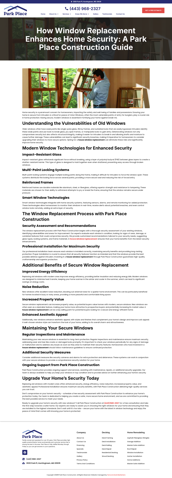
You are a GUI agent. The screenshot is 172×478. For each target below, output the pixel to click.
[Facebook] (24, 452)
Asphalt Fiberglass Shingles (138, 438)
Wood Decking (108, 456)
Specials (80, 449)
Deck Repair (106, 449)
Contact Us (81, 441)
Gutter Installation (134, 456)
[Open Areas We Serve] (88, 14)
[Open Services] (70, 14)
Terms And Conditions (86, 463)
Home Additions (133, 460)
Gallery (79, 456)
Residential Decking (110, 452)
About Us (80, 438)
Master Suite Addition (136, 445)
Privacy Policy (82, 460)
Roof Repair (132, 449)
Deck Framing (107, 438)
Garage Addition (134, 441)
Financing (80, 445)
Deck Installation (108, 441)
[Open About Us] (58, 14)
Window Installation (135, 452)
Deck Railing (107, 445)
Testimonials (82, 452)
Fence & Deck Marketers (116, 475)
